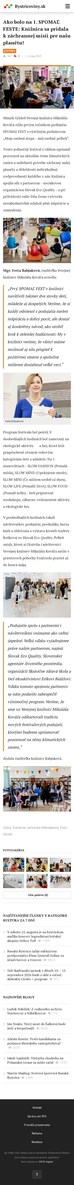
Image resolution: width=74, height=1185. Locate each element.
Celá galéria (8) (38, 895)
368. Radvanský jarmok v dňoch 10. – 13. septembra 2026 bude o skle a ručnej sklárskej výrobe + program (36, 974)
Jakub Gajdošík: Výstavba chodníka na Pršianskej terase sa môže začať (35, 1060)
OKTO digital (46, 1161)
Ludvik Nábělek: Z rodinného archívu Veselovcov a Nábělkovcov (34, 1011)
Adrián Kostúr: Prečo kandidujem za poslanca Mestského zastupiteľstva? (34, 1041)
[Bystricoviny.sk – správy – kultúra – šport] (25, 6)
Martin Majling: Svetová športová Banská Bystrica (37, 1075)
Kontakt (37, 1107)
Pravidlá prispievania (37, 1125)
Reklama (37, 1133)
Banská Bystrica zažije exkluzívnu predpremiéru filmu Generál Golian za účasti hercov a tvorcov (35, 955)
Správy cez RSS (37, 1116)
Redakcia (37, 1142)
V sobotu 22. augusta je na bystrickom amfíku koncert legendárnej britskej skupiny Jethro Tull (35, 936)
